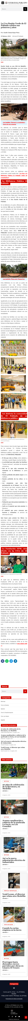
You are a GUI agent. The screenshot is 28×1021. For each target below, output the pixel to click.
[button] (2, 3)
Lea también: (7, 279)
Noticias (6, 781)
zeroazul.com (16, 1019)
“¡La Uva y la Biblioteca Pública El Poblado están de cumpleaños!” (14, 175)
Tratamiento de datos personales (14, 998)
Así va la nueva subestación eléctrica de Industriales (13, 742)
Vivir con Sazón (8, 924)
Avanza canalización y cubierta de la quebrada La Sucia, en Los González (13, 736)
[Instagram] (12, 1016)
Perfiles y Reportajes (10, 890)
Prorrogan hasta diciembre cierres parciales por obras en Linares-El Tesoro (12, 965)
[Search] (25, 9)
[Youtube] (19, 1016)
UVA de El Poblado (17, 36)
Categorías (14, 984)
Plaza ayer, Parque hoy (18, 279)
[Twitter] (16, 1016)
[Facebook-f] (9, 1016)
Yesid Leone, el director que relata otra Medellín (13, 748)
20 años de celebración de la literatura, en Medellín (10, 730)
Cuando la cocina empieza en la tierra (11, 929)
